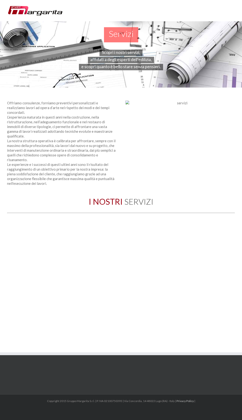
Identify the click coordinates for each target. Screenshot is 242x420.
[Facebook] (121, 412)
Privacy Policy (185, 401)
